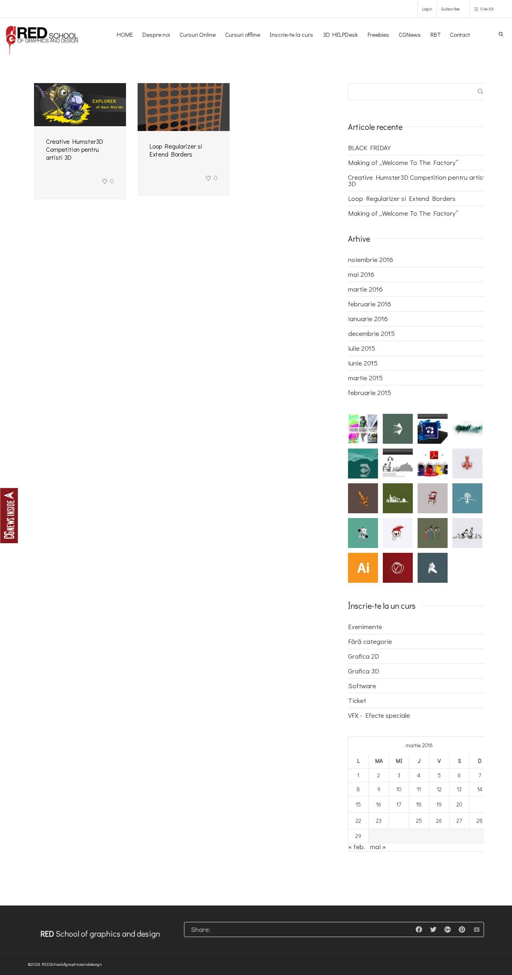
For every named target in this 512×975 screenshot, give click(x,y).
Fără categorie (370, 641)
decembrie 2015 (371, 333)
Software (362, 685)
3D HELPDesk (340, 34)
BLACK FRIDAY (369, 147)
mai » (378, 846)
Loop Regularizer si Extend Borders (176, 150)
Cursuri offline (242, 34)
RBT (435, 34)
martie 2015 (365, 377)
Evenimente (365, 626)
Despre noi (156, 34)
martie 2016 (365, 289)
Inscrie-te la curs (291, 34)
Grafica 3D (363, 670)
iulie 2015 (361, 348)
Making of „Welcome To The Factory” (403, 162)
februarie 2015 (369, 392)
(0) (486, 9)
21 (479, 804)
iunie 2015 (363, 362)
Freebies (378, 34)
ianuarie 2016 (368, 318)
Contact (460, 34)
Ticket (357, 700)
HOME (125, 34)
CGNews (410, 34)
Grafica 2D (363, 656)
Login (427, 9)
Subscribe (450, 9)
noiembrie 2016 (370, 259)
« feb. (356, 846)
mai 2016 (361, 274)
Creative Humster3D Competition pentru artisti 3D (74, 149)
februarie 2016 (369, 303)
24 (399, 820)
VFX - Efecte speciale (379, 715)
